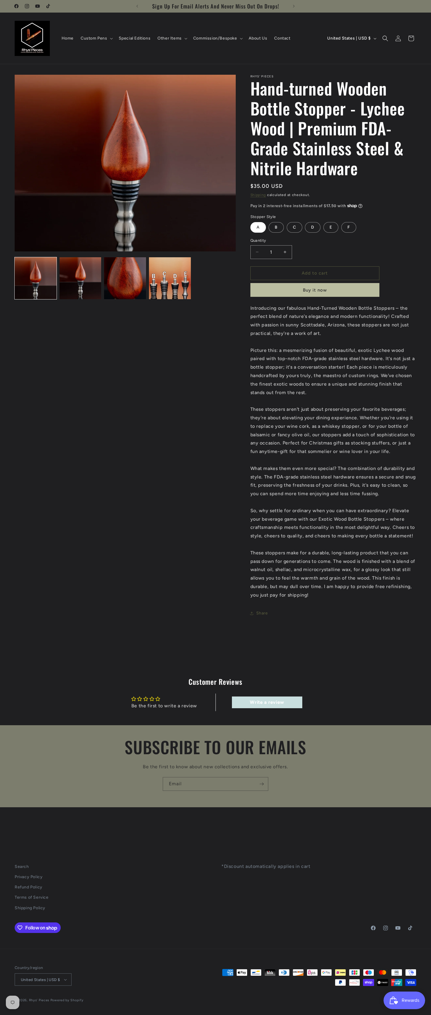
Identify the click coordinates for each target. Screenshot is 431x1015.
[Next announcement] (293, 6)
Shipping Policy (30, 907)
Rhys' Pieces (39, 1000)
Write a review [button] (267, 702)
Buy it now (315, 290)
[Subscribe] (261, 784)
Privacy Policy (29, 876)
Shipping (258, 195)
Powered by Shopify (67, 1000)
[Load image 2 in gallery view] (80, 278)
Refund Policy (29, 887)
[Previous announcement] (137, 6)
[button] (96, 38)
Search (22, 866)
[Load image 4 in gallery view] (170, 278)
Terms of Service (32, 897)
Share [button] (262, 613)
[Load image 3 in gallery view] (125, 278)
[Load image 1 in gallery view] (36, 278)
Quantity (258, 240)
